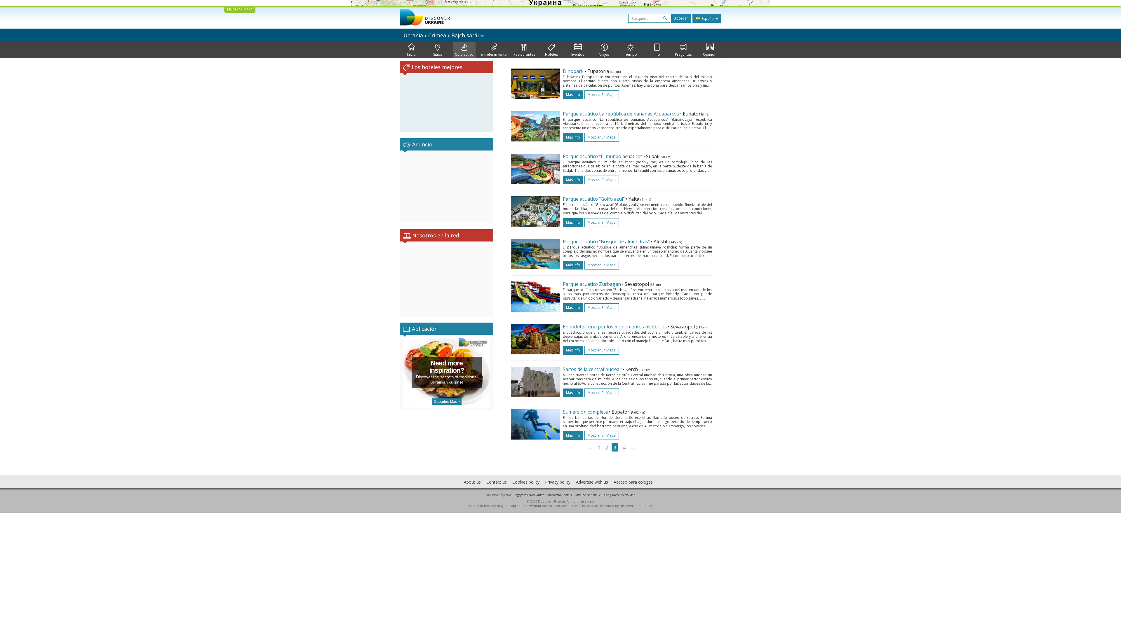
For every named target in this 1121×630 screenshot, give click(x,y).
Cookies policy (525, 482)
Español (708, 18)
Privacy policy (557, 482)
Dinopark (573, 71)
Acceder (681, 18)
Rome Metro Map (623, 495)
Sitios (437, 54)
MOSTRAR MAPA (240, 9)
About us (472, 482)
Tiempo (630, 54)
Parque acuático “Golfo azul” (594, 199)
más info (573, 94)
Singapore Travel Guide (528, 495)
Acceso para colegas (633, 482)
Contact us (496, 482)
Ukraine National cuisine (592, 495)
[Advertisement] (446, 186)
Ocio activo (464, 54)
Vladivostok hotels (559, 495)
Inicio (411, 54)
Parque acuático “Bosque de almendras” (606, 241)
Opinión (709, 54)
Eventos (577, 54)
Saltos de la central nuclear (592, 369)
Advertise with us (592, 482)
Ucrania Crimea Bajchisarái (441, 35)
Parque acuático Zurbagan (592, 284)
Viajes (604, 54)
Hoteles (551, 54)
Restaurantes (524, 54)
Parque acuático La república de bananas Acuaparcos (621, 114)
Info (657, 54)
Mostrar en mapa (602, 94)
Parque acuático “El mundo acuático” (602, 156)
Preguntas (683, 54)
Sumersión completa (585, 412)
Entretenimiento (494, 54)
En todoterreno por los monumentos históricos (615, 326)
